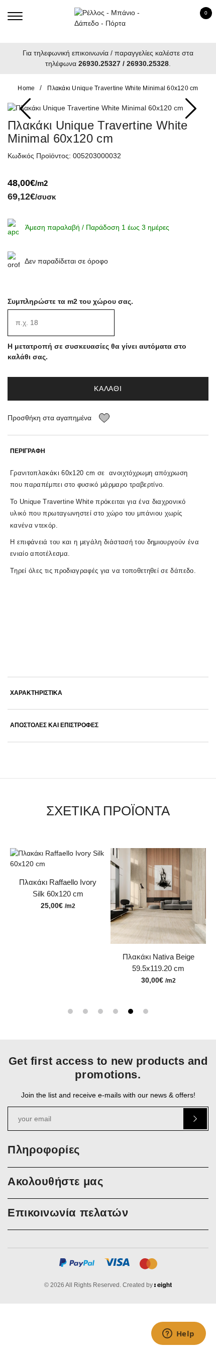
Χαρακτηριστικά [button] (36, 693)
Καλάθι (108, 388)
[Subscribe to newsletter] (195, 1118)
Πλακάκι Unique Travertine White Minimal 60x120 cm (122, 88)
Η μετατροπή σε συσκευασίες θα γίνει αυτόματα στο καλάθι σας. (97, 351)
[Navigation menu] (15, 16)
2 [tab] (85, 1011)
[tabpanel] (58, 880)
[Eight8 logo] (163, 1286)
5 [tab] (130, 1011)
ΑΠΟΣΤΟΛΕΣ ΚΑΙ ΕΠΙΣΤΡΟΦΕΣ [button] (54, 725)
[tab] (108, 451)
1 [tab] (70, 1011)
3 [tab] (100, 1011)
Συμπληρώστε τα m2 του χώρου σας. (70, 301)
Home (26, 88)
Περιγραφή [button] (27, 451)
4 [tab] (115, 1011)
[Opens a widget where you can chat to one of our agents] (178, 1334)
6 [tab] (145, 1011)
